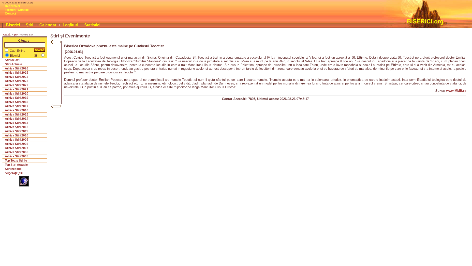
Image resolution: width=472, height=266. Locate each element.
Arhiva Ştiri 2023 (16, 81)
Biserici (13, 25)
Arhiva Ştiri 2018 (16, 101)
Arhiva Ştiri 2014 (16, 118)
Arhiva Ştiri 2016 (16, 110)
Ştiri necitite (13, 168)
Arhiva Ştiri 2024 (16, 76)
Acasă (7, 34)
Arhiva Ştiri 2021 (16, 89)
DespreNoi (12, 6)
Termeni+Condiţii (17, 10)
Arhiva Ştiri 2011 (16, 131)
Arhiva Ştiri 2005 (16, 156)
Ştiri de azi (12, 60)
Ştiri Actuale (13, 64)
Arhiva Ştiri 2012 (16, 127)
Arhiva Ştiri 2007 (16, 148)
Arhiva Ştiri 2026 (16, 68)
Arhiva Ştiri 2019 (16, 97)
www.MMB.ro (456, 91)
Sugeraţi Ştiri (14, 173)
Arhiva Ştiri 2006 (16, 152)
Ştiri (29, 25)
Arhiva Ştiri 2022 (16, 85)
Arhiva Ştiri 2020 (16, 93)
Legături (70, 25)
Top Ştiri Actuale (16, 164)
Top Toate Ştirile (16, 160)
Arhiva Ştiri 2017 (16, 106)
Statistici (92, 25)
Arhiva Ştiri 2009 (16, 139)
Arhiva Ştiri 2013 (16, 122)
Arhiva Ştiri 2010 (16, 135)
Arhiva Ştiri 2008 (16, 143)
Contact (10, 13)
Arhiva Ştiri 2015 (16, 114)
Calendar (47, 25)
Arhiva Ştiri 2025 (16, 72)
